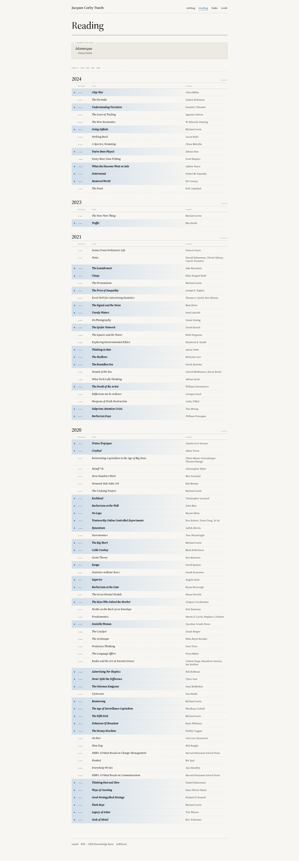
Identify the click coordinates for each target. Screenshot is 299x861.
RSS (83, 844)
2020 (98, 67)
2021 (93, 67)
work (224, 8)
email (75, 844)
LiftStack (121, 844)
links (215, 8)
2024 (82, 67)
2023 (87, 67)
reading (203, 8)
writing (190, 8)
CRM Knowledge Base (101, 844)
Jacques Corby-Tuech (88, 7)
